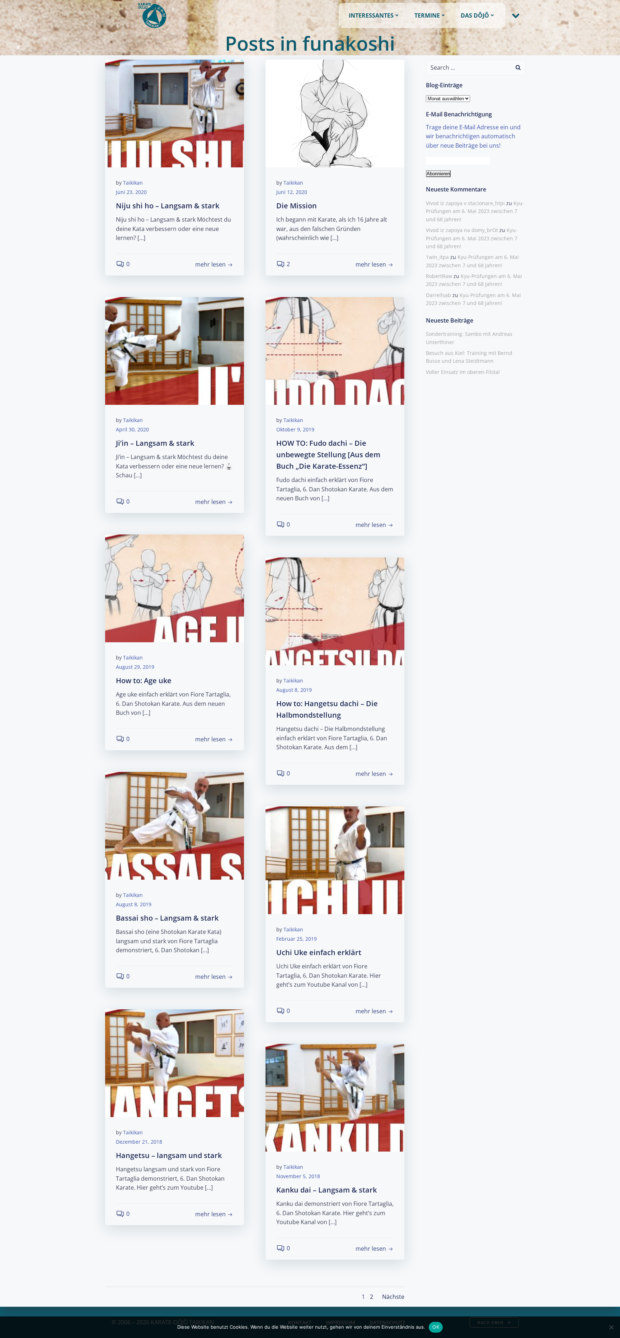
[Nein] (611, 1327)
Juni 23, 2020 (131, 192)
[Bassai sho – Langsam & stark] (174, 825)
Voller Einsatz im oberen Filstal (463, 372)
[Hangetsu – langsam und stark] (174, 1062)
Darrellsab (438, 295)
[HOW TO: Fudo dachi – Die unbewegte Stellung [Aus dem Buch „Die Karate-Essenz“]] (335, 350)
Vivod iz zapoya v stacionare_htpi (465, 203)
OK (435, 1327)
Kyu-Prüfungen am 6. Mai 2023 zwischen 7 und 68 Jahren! (475, 211)
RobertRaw (439, 276)
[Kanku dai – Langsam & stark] (335, 1097)
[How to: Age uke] (174, 588)
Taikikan (133, 182)
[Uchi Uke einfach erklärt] (335, 860)
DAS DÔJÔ (475, 15)
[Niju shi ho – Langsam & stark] (174, 113)
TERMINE (427, 15)
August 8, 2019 (294, 689)
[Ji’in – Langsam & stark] (174, 350)
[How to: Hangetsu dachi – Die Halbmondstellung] (335, 611)
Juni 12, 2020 (291, 192)
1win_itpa (437, 257)
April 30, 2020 (132, 429)
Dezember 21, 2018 (139, 1141)
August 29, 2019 (135, 666)
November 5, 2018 (298, 1176)
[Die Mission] (335, 113)
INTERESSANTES (371, 15)
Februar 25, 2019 (296, 938)
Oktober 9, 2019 (295, 429)
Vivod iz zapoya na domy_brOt (462, 230)
